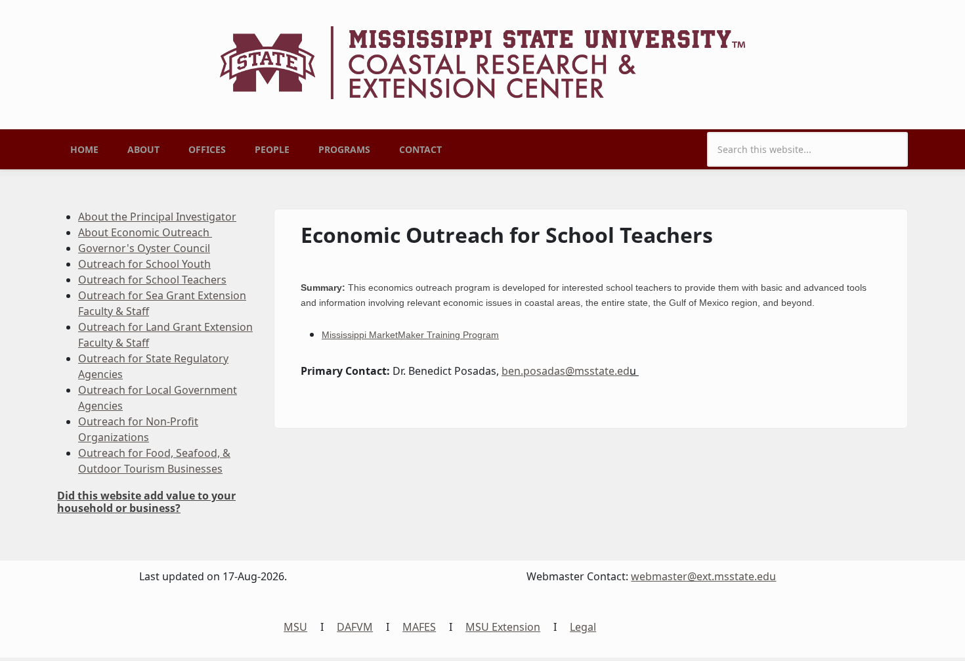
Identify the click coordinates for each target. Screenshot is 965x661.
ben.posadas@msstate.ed (566, 371)
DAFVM (355, 627)
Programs (344, 149)
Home (84, 149)
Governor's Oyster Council (144, 248)
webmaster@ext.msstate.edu (703, 576)
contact (420, 149)
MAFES (419, 627)
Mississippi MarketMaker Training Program (410, 335)
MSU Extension (502, 627)
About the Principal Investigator (157, 216)
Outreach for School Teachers (152, 279)
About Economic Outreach (145, 232)
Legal (583, 627)
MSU (295, 627)
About (143, 149)
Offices (207, 149)
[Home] (482, 61)
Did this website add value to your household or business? (146, 501)
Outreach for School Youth (144, 264)
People (272, 149)
